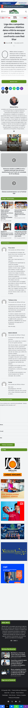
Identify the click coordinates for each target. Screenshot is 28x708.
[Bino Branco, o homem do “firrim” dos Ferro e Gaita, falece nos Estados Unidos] (5, 655)
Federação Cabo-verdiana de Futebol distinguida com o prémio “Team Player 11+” (14, 144)
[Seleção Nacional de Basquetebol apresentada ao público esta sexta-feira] (21, 205)
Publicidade (5, 695)
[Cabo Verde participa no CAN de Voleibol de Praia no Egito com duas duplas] (21, 226)
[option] (14, 142)
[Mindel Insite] (14, 11)
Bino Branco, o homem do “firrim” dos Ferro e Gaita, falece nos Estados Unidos (18, 654)
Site (1, 437)
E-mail (1, 431)
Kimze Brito (8, 43)
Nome (1, 424)
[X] (13, 641)
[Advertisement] (14, 604)
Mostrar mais (13, 81)
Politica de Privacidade (14, 697)
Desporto (14, 21)
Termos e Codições (21, 695)
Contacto (13, 692)
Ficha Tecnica (12, 695)
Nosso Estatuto (20, 692)
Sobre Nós (6, 692)
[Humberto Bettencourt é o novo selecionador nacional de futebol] (7, 226)
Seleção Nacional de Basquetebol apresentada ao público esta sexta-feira (20, 213)
